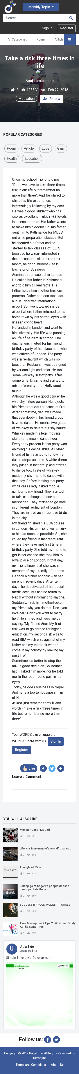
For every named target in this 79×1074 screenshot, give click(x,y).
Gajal (61, 148)
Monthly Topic (39, 7)
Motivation (26, 99)
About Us (57, 1065)
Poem (41, 39)
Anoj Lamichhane (40, 81)
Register (66, 28)
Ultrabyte (39, 1058)
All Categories (17, 39)
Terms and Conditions (31, 1065)
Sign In (47, 28)
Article (59, 39)
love (45, 148)
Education (32, 158)
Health (12, 158)
